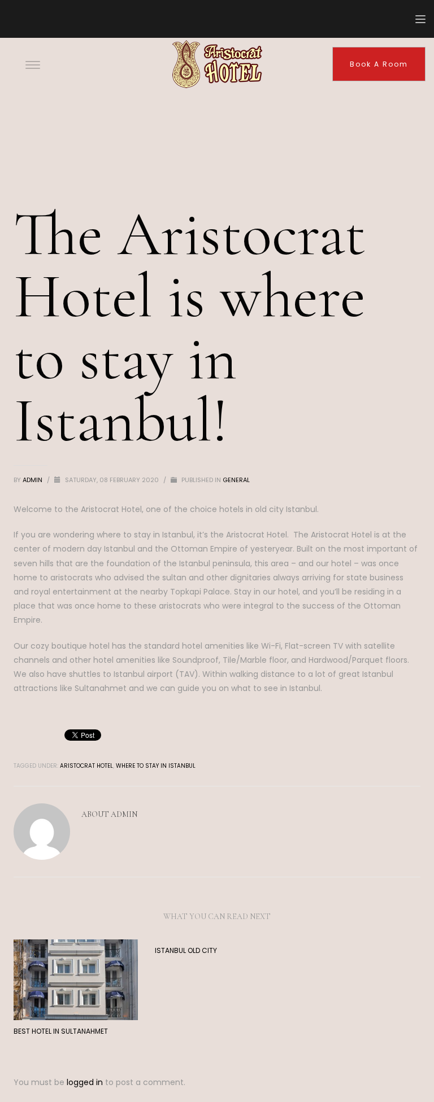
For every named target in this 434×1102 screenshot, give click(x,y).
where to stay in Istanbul (156, 766)
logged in (86, 1082)
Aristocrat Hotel (86, 766)
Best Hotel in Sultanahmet (61, 1031)
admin (33, 479)
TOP (386, 1054)
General (236, 479)
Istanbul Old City (186, 950)
